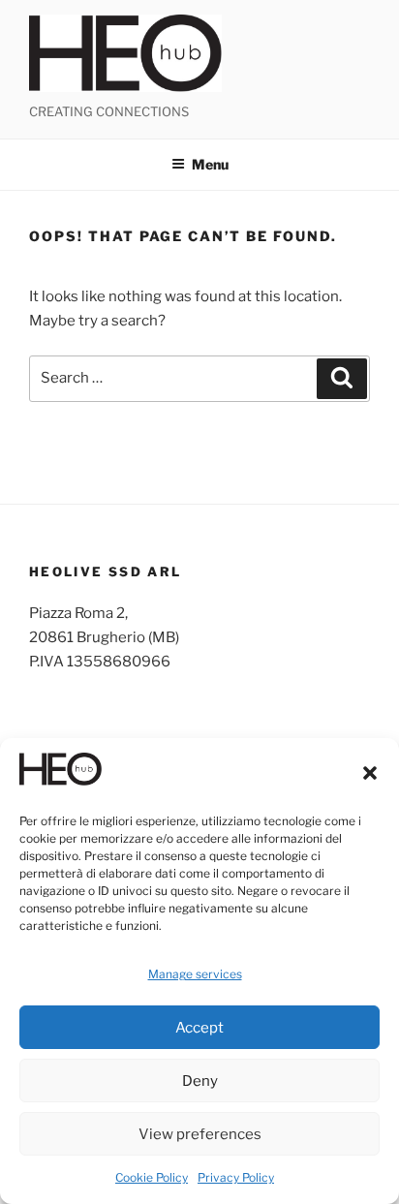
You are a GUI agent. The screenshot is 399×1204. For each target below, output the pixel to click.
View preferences (199, 1134)
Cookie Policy (151, 1177)
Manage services (195, 974)
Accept (199, 1027)
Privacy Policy (236, 1177)
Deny (200, 1081)
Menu (210, 164)
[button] (370, 773)
